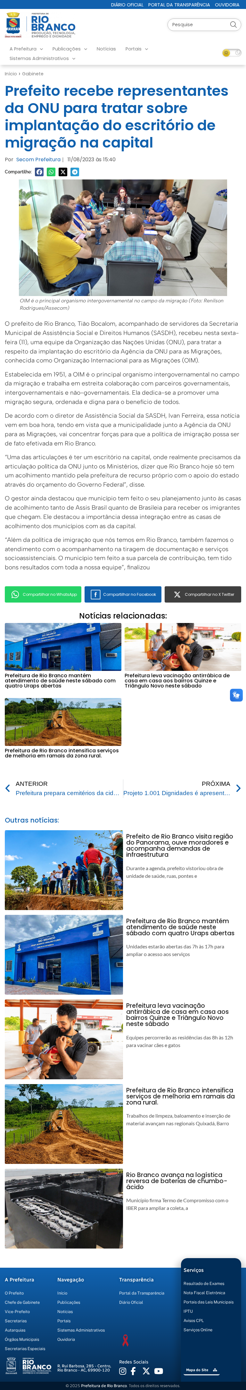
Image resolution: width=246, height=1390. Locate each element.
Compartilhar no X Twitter (209, 594)
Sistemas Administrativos (39, 58)
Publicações (67, 49)
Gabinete (33, 74)
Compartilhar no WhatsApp (50, 594)
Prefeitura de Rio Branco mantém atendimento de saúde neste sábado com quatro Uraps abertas (60, 680)
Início (11, 74)
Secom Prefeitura (38, 159)
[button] (39, 172)
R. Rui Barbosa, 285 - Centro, (84, 1367)
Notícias (106, 49)
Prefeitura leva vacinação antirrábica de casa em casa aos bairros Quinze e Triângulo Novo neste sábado (177, 680)
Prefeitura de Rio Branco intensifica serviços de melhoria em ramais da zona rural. (62, 753)
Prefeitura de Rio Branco (104, 1385)
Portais (134, 49)
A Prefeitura (23, 49)
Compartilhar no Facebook (129, 594)
